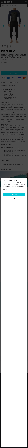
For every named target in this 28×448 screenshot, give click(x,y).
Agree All (14, 194)
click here (5, 189)
